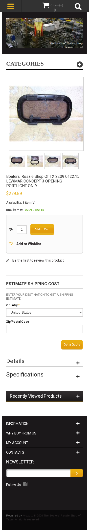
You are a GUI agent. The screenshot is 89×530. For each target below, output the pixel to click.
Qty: (11, 229)
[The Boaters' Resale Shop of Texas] (44, 33)
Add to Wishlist (28, 244)
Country (12, 305)
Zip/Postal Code (17, 321)
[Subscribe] (76, 473)
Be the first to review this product (38, 260)
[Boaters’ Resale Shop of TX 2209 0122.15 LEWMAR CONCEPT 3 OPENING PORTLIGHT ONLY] (17, 154)
